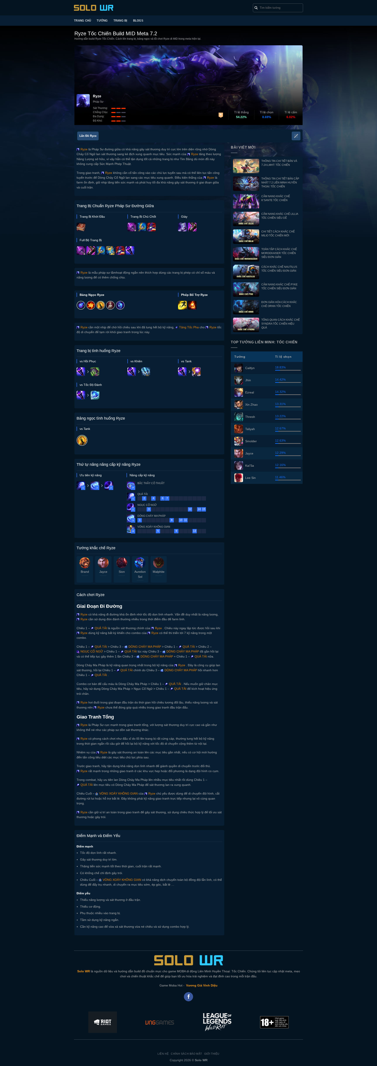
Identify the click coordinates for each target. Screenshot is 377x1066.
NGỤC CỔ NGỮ (91, 651)
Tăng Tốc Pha (188, 327)
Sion (122, 571)
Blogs (138, 20)
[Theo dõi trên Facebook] (188, 997)
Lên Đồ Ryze (87, 135)
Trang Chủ (82, 20)
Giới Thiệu (211, 1053)
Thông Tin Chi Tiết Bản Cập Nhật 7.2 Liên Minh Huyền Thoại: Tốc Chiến (280, 182)
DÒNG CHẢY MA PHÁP (144, 646)
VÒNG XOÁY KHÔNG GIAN (118, 793)
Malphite (159, 571)
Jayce (103, 571)
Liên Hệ (163, 1053)
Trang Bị (120, 20)
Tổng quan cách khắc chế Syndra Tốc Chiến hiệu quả (280, 323)
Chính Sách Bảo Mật (186, 1053)
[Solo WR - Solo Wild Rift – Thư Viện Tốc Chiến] (93, 7)
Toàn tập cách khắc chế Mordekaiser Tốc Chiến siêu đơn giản (279, 253)
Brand (85, 571)
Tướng (102, 20)
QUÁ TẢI (100, 628)
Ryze (83, 149)
